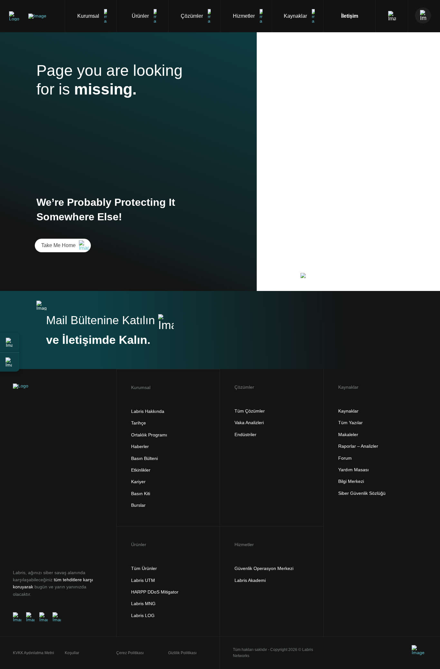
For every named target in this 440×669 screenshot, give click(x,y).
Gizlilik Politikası (182, 653)
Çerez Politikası (130, 653)
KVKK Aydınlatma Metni (33, 653)
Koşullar (72, 653)
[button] (9, 342)
